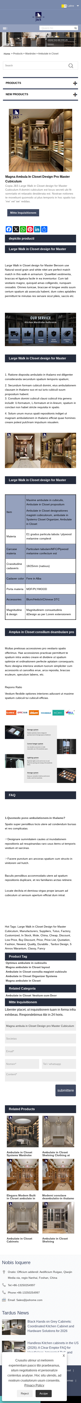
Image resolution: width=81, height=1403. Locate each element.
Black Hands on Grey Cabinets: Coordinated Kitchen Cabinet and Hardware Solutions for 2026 (51, 1326)
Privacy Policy (34, 1385)
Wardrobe (30, 53)
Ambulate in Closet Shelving (55, 1240)
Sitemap (68, 1380)
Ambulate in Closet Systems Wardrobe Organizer (19, 1154)
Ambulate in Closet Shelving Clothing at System (56, 1154)
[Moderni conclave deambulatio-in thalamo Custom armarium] (58, 1174)
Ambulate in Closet (48, 53)
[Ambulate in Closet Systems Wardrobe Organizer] (22, 1131)
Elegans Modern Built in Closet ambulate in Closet (21, 1197)
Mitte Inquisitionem (23, 212)
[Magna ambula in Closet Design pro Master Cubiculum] (40, 140)
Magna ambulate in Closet (23, 980)
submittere (65, 1090)
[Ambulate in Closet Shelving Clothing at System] (58, 1131)
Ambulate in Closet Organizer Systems (31, 976)
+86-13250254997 (23, 1285)
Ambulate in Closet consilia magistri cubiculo (36, 971)
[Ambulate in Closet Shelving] (58, 1217)
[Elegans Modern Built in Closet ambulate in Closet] (22, 1174)
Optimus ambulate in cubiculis (26, 962)
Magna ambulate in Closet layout (28, 967)
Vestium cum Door (44, 995)
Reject (25, 1393)
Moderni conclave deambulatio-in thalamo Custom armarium (58, 1197)
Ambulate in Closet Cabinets (19, 1240)
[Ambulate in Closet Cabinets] (22, 1217)
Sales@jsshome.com (29, 1300)
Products (18, 53)
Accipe (44, 1393)
